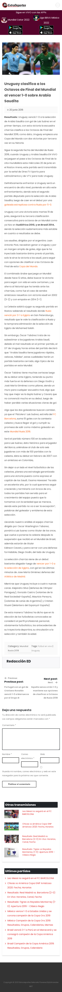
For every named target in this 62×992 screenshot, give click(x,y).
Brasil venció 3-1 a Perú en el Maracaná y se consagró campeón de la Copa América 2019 (32, 934)
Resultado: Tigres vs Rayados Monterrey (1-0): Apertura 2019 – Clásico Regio (38, 852)
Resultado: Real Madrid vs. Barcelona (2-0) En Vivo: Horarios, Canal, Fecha (39, 839)
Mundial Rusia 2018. (20, 431)
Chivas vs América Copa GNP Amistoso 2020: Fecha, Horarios (37, 825)
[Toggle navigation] (58, 5)
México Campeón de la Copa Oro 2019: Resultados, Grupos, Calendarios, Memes (30, 923)
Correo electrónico (27, 756)
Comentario (9, 725)
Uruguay (35, 650)
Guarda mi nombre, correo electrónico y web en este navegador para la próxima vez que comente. (29, 773)
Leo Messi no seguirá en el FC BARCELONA (37, 813)
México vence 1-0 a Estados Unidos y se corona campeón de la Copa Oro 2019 (29, 913)
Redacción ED (19, 661)
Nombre (7, 754)
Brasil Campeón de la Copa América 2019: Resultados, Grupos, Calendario (30, 946)
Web (42, 754)
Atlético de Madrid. (15, 576)
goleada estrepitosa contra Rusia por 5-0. (28, 204)
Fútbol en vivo (45, 646)
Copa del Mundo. (28, 266)
